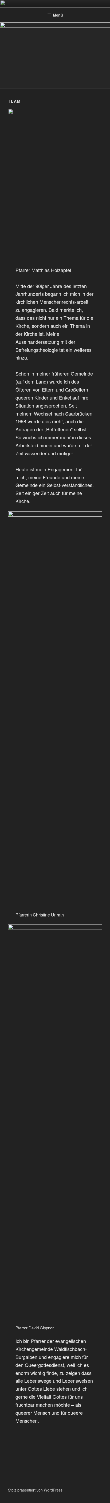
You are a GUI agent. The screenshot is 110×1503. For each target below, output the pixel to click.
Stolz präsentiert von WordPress (35, 1490)
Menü (58, 15)
